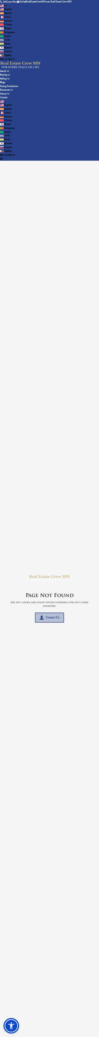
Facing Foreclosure (9, 86)
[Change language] (3, 6)
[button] (11, 1025)
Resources (5, 90)
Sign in (11, 59)
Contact (3, 97)
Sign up (4, 59)
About (3, 94)
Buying (3, 75)
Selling (3, 78)
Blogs (2, 82)
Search (3, 71)
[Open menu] (1, 159)
